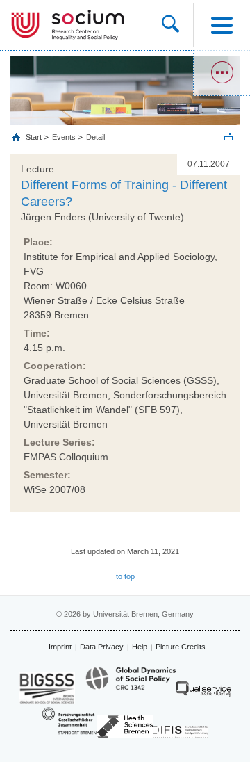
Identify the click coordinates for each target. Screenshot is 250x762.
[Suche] (177, 25)
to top (125, 576)
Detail (95, 137)
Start (35, 137)
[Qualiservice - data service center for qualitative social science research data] (203, 693)
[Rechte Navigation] (221, 73)
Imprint (60, 646)
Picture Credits (181, 646)
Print (228, 136)
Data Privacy (102, 646)
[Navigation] (221, 25)
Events (64, 137)
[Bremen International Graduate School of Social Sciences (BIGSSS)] (47, 688)
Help (139, 646)
